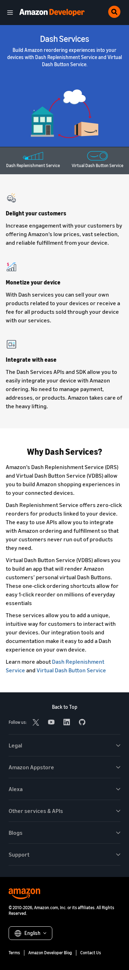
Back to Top (64, 707)
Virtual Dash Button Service (71, 670)
